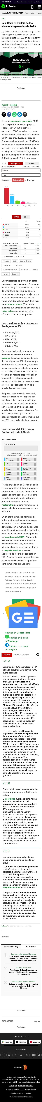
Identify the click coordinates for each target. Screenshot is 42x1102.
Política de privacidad (25, 1086)
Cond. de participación (28, 1089)
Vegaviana (8, 587)
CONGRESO (15, 163)
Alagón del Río (31, 587)
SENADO (32, 163)
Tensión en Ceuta (34, 2)
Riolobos (8, 591)
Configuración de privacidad (21, 1093)
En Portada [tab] (31, 946)
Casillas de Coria (25, 261)
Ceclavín (23, 587)
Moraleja (33, 584)
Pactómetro (29, 13)
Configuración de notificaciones (21, 1097)
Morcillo (19, 584)
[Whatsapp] (14, 114)
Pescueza (6, 261)
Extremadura (18, 180)
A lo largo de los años (23, 968)
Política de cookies (12, 1089)
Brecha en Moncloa (21, 2)
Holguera (26, 584)
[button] (38, 7)
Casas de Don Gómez (10, 270)
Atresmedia (21, 1067)
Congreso (5, 180)
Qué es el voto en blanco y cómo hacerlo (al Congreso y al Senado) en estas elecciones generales (23, 958)
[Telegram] (19, 114)
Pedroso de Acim (10, 584)
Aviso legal (13, 1086)
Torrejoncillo (7, 265)
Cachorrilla (18, 265)
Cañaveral (16, 587)
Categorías (7, 1021)
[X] (4, 114)
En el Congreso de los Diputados (23, 982)
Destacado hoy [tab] (11, 946)
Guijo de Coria (16, 591)
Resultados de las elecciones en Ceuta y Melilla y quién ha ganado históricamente (23, 972)
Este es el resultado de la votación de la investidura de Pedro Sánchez (23, 986)
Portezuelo (24, 270)
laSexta (4, 926)
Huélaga (5, 274)
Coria (14, 261)
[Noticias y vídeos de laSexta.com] (4, 7)
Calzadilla (15, 274)
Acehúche (35, 270)
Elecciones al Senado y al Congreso (23, 954)
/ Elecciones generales (24, 926)
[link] (7, 1042)
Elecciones (5, 936)
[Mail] (25, 114)
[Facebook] (9, 114)
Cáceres (7, 572)
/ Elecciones (11, 926)
